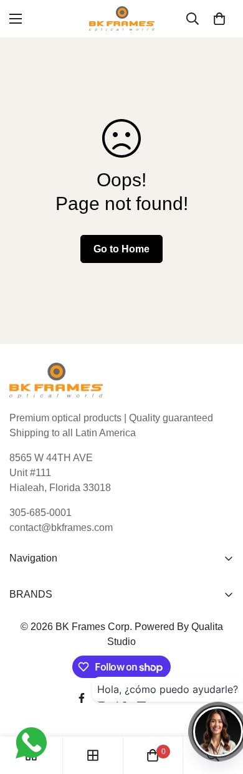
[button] (219, 18)
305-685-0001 (40, 512)
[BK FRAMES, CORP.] (122, 18)
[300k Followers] (82, 698)
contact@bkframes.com (61, 527)
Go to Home (121, 249)
